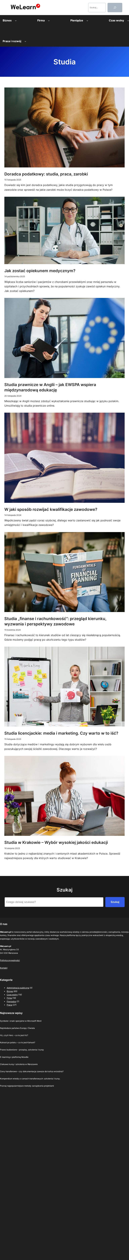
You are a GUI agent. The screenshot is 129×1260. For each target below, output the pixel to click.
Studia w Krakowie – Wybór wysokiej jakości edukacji (56, 842)
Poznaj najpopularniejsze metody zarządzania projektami (27, 1086)
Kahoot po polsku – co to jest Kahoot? (17, 1042)
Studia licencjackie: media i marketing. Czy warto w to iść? (61, 733)
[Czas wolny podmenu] (128, 20)
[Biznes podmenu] (16, 20)
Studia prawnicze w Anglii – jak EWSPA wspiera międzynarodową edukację (50, 387)
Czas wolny (12, 994)
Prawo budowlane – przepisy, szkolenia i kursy (22, 1049)
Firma (9, 998)
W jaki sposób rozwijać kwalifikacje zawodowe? (50, 509)
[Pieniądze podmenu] (87, 20)
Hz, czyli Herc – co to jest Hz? (14, 1035)
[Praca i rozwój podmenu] (25, 41)
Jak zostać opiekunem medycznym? (39, 270)
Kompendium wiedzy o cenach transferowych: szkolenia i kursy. (30, 1078)
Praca (9, 1005)
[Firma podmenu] (49, 20)
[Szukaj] (115, 7)
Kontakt (3, 968)
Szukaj (115, 902)
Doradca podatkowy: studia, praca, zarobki (46, 174)
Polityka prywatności (10, 960)
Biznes (10, 991)
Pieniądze (11, 1001)
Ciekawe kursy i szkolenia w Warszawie (19, 1064)
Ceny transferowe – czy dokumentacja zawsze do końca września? (31, 1071)
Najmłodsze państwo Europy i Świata (17, 1028)
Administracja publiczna (18, 988)
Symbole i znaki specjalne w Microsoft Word (20, 1021)
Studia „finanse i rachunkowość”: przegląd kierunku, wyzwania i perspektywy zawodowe (55, 621)
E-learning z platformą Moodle (14, 1057)
